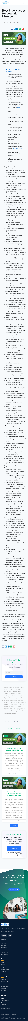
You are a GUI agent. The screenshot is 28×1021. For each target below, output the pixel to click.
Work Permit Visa (4, 952)
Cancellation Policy (5, 986)
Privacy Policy (4, 979)
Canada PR (3, 950)
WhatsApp (4, 935)
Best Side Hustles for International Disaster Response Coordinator (14, 794)
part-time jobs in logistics (15, 704)
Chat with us (3, 1004)
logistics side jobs (13, 702)
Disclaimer (3, 988)
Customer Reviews (5, 969)
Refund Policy (4, 984)
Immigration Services (5, 967)
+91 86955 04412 (5, 1000)
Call (10, 935)
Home (2, 962)
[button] (12, 29)
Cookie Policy (4, 990)
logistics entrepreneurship (15, 697)
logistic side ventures (9, 695)
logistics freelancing (9, 698)
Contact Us (3, 971)
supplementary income (10, 713)
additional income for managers (12, 687)
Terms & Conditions (5, 981)
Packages (3, 964)
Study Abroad (4, 947)
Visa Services (4, 945)
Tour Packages (4, 943)
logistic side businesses (15, 693)
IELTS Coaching (4, 954)
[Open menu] (24, 2)
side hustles (14, 711)
